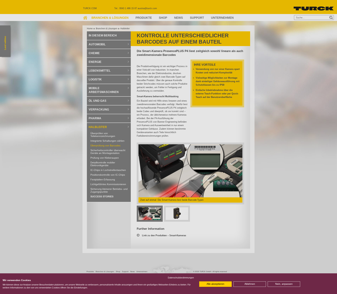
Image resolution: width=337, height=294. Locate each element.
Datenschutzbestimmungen (181, 277)
